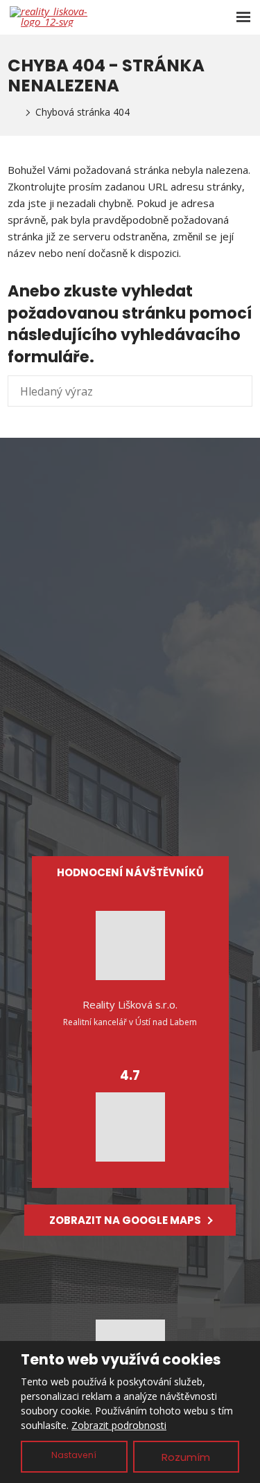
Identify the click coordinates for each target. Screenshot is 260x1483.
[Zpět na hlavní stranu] (51, 16)
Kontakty (130, 816)
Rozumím (186, 1457)
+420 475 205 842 (141, 542)
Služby (130, 770)
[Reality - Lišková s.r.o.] (12, 112)
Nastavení (73, 1455)
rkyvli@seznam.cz (147, 526)
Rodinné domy (130, 724)
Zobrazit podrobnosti (118, 1425)
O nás (130, 793)
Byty (130, 702)
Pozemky (130, 747)
